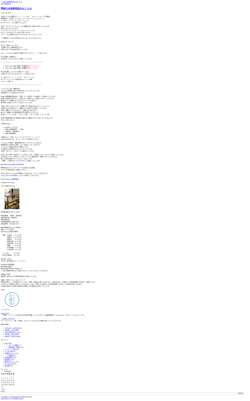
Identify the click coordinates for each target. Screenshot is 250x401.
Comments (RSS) (17, 398)
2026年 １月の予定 (12, 330)
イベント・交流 (10, 349)
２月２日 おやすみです (13, 328)
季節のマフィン (10, 361)
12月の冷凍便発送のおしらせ (12, 2)
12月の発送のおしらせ (12, 332)
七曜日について (10, 353)
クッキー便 (8, 351)
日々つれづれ (9, 364)
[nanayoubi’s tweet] (12, 306)
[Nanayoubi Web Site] (12, 208)
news (8, 179)
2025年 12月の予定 (12, 334)
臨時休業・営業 (14, 347)
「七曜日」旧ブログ (8, 319)
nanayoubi (15, 397)
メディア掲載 (13, 345)
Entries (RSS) (5, 398)
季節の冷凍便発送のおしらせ (16, 8)
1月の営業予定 (6, 4)
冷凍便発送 (15, 179)
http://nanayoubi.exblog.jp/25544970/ (12, 164)
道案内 (11, 355)
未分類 (7, 366)
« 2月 (3, 389)
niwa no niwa (5, 313)
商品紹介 (8, 359)
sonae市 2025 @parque (13, 336)
